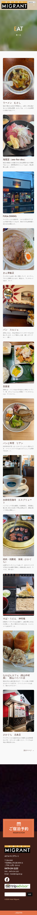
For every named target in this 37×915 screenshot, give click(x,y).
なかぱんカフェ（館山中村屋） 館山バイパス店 (16, 676)
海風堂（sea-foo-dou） (14, 159)
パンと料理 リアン (13, 443)
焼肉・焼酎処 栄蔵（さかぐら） (17, 560)
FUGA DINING (10, 216)
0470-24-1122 (11, 868)
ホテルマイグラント (12, 856)
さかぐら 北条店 (12, 734)
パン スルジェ (11, 329)
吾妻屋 (6, 386)
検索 (29, 894)
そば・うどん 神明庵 (14, 618)
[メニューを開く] (34, 5)
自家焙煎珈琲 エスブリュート (17, 501)
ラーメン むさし (12, 102)
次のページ (29, 750)
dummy (18, 913)
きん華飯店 (8, 272)
